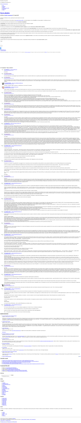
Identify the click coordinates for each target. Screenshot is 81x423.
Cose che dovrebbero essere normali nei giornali (9, 315)
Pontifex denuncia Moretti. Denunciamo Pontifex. (9, 351)
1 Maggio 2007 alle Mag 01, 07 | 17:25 (9, 305)
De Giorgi (8, 318)
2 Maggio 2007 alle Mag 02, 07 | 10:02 (9, 289)
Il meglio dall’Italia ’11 (5, 338)
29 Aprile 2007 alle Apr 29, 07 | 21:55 (9, 161)
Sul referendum (4, 347)
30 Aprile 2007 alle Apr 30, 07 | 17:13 (9, 235)
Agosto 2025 (4, 401)
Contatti (3, 412)
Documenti (4, 394)
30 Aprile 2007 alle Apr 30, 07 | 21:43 (9, 266)
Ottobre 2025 (4, 400)
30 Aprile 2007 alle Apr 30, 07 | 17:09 (9, 212)
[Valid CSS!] (10, 421)
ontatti (3, 9)
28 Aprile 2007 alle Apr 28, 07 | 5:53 (8, 70)
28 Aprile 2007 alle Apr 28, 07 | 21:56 (9, 109)
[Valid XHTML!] (3, 421)
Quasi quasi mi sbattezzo (6, 343)
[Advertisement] (28, 59)
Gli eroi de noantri (3, 50)
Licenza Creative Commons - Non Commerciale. (28, 419)
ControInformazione (5, 383)
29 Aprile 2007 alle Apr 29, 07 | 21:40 (9, 176)
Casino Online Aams (5, 328)
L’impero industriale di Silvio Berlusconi (12, 368)
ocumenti (3, 6)
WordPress (3, 415)
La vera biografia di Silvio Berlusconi (10, 367)
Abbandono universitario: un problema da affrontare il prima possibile (16, 370)
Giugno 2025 (4, 402)
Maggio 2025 (4, 403)
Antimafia (3, 382)
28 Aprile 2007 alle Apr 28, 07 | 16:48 (9, 87)
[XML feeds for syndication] (15, 421)
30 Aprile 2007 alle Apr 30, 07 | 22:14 (9, 275)
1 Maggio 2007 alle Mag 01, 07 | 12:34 (9, 285)
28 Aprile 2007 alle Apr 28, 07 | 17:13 (9, 93)
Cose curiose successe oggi (6, 384)
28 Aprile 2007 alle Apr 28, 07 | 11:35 (9, 78)
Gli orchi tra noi (3, 49)
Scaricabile (3, 393)
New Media (4, 390)
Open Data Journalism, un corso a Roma (8, 333)
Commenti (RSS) (7, 420)
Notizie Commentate (8, 15)
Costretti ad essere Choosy (6, 321)
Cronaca (3, 385)
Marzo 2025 (4, 404)
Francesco (3, 370)
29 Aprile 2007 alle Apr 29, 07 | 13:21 (9, 124)
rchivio (3, 7)
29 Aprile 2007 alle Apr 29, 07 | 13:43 (9, 146)
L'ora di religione (4, 387)
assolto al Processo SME (19, 20)
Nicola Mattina (8, 336)
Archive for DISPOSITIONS (6, 356)
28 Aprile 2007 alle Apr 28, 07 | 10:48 (9, 74)
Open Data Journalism (21, 336)
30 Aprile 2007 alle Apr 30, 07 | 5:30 (8, 199)
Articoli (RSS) (2, 420)
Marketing (3, 389)
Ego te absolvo (5, 13)
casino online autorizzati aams (16, 330)
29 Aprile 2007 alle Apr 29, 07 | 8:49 (8, 115)
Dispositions (4, 386)
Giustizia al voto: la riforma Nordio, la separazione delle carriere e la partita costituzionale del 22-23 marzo (18, 360)
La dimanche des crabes (5, 388)
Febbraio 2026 (4, 398)
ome (3, 5)
